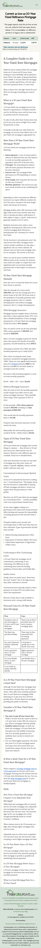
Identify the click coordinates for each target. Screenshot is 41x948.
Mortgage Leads (19, 903)
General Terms (33, 898)
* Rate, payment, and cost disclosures (15, 47)
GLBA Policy (24, 898)
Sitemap (20, 906)
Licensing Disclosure (10, 900)
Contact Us (21, 900)
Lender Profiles (8, 903)
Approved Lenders (31, 900)
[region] (20, 40)
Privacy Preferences (12, 924)
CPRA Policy (15, 898)
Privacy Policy (7, 898)
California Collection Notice (26, 924)
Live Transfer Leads (31, 903)
